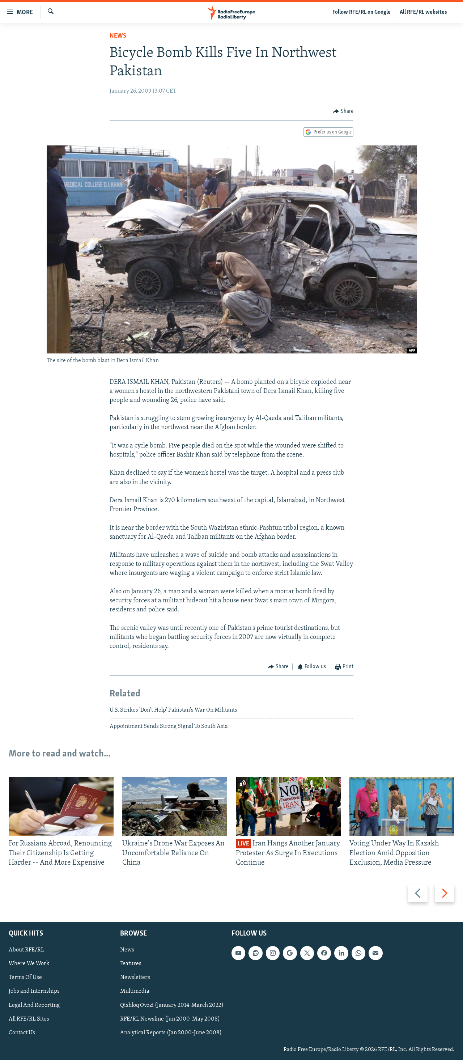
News (118, 36)
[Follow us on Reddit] (255, 953)
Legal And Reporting (34, 1005)
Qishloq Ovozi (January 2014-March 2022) (172, 1005)
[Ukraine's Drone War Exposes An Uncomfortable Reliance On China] (174, 806)
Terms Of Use (25, 978)
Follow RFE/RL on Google (361, 12)
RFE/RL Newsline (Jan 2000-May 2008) (170, 1019)
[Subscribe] (375, 953)
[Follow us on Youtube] (238, 953)
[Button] (343, 111)
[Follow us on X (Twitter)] (307, 953)
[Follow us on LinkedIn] (341, 953)
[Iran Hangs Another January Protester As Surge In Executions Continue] (288, 806)
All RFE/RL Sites (29, 1019)
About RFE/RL (26, 950)
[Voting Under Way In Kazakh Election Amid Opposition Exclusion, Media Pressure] (401, 806)
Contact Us (22, 1033)
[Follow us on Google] (290, 953)
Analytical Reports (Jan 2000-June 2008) (171, 1033)
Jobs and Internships (34, 992)
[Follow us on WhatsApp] (358, 953)
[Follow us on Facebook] (324, 953)
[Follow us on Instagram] (273, 953)
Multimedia (134, 992)
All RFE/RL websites (423, 12)
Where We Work (29, 964)
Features (130, 964)
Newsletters (135, 978)
